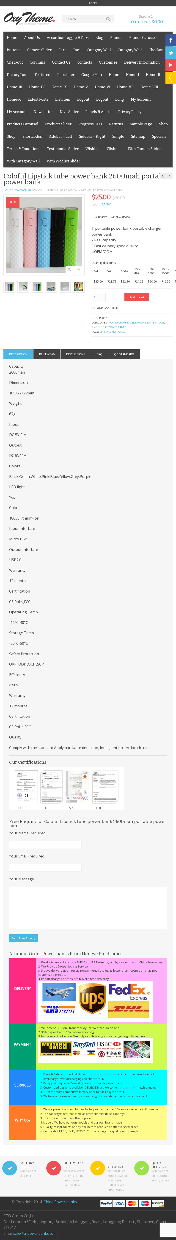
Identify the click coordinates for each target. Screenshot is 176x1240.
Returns (116, 124)
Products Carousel (22, 124)
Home (12, 37)
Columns (37, 62)
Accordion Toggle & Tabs (68, 37)
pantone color (127, 1087)
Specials (159, 136)
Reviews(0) (47, 354)
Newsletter (43, 112)
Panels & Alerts (98, 112)
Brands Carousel (143, 37)
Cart (62, 50)
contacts (84, 62)
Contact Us (61, 62)
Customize (108, 62)
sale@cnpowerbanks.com (35, 1233)
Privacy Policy (129, 112)
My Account (141, 99)
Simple (118, 136)
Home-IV (37, 87)
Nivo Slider (69, 112)
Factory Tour (17, 75)
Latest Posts (38, 99)
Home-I (132, 75)
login (93, 3)
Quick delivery (158, 1165)
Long (119, 99)
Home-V (81, 87)
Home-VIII (149, 87)
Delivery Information (142, 62)
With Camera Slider (144, 149)
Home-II (153, 75)
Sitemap (138, 136)
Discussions (75, 354)
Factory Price (26, 1165)
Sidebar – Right (92, 136)
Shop (163, 124)
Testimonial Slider (63, 149)
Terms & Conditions (23, 149)
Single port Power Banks (108, 327)
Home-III (14, 87)
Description (18, 354)
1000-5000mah (22, 190)
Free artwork (115, 1165)
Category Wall (99, 50)
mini (102, 331)
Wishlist (92, 149)
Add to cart (136, 297)
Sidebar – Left (60, 136)
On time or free (73, 1165)
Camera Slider (39, 50)
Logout (83, 99)
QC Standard (124, 354)
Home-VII (125, 87)
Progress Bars (90, 124)
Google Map (91, 75)
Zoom (76, 269)
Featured (42, 75)
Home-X (14, 99)
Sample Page (141, 124)
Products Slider (58, 124)
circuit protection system (101, 1074)
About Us (32, 37)
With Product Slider (63, 161)
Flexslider (65, 75)
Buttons (13, 50)
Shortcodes (32, 136)
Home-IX (59, 87)
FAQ (99, 354)
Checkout (157, 50)
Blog (99, 37)
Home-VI (102, 87)
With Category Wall (23, 161)
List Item (62, 99)
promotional (115, 331)
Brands (116, 37)
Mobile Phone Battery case (145, 322)
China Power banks (60, 1201)
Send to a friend (107, 307)
